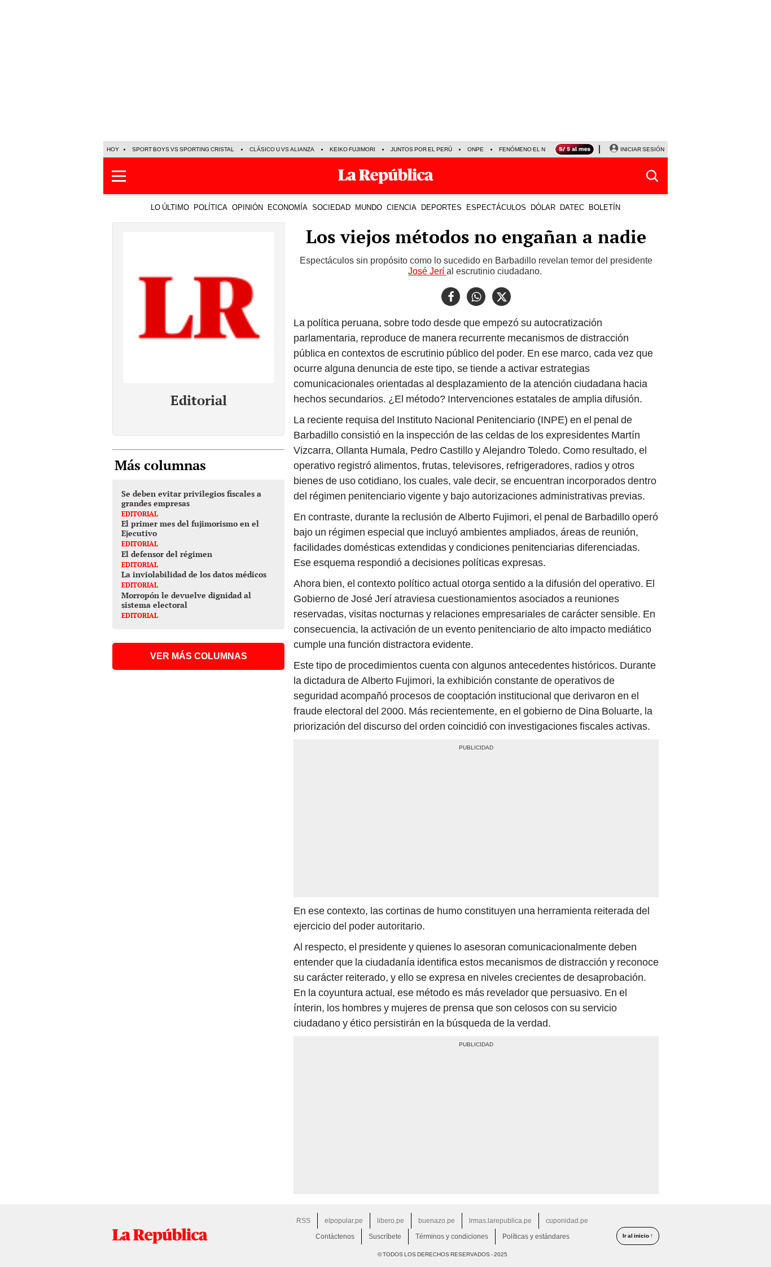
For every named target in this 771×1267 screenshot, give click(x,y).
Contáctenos (335, 1236)
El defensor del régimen (166, 554)
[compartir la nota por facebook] (451, 296)
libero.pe (390, 1221)
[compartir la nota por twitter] (501, 296)
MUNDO (368, 207)
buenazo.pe (436, 1221)
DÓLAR (543, 207)
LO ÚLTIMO (170, 207)
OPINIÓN (247, 207)
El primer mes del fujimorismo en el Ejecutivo (190, 528)
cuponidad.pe (567, 1221)
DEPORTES (441, 207)
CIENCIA (402, 207)
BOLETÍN (604, 207)
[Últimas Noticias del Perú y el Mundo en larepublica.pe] (385, 176)
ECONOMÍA (288, 207)
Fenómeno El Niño (527, 149)
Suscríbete (385, 1236)
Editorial (198, 400)
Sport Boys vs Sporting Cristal (183, 149)
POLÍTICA (210, 207)
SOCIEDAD (331, 207)
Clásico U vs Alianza (281, 149)
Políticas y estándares (536, 1236)
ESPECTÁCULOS (496, 207)
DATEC (572, 207)
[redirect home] (160, 1236)
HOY (113, 149)
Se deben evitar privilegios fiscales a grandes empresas (191, 498)
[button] (119, 176)
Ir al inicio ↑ (638, 1236)
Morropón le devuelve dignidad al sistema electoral (186, 600)
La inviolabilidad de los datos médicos (193, 574)
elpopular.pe (344, 1221)
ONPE (475, 149)
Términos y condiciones (451, 1236)
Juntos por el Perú (421, 149)
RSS (303, 1221)
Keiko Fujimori (352, 149)
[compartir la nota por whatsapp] (476, 296)
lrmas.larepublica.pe (500, 1221)
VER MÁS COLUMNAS (198, 656)
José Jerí (427, 271)
